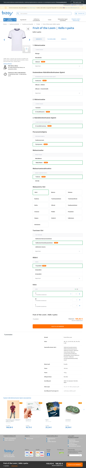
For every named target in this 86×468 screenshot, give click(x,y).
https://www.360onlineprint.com (72, 7)
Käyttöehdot (72, 440)
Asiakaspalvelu (67, 5)
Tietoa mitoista (7, 63)
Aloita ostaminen (57, 326)
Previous (4, 39)
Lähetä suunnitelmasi (10, 438)
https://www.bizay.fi (31, 7)
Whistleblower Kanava (75, 446)
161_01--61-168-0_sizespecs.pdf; (71, 386)
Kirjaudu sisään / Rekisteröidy (76, 19)
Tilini (48, 440)
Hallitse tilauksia (51, 441)
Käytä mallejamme (9, 440)
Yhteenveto (14, 466)
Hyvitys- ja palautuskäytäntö (72, 443)
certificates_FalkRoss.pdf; (70, 391)
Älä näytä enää (77, 2)
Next (30, 39)
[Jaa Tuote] (28, 29)
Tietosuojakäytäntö (74, 441)
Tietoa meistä (29, 438)
